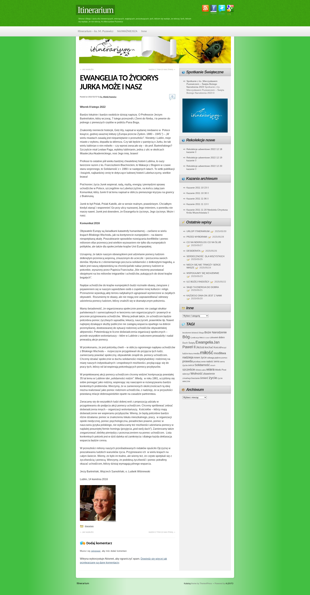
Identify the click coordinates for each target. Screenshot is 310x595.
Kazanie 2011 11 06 (196, 198)
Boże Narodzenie (215, 332)
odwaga (210, 357)
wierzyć (186, 373)
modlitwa (220, 353)
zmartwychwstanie (191, 378)
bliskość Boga (198, 333)
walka (203, 370)
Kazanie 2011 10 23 (196, 187)
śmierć (204, 378)
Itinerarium (95, 10)
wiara (210, 369)
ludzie (185, 353)
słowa (198, 370)
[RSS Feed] (205, 11)
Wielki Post (220, 369)
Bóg (186, 337)
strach (212, 365)
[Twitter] (221, 10)
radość (209, 361)
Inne (144, 31)
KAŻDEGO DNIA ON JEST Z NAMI (204, 295)
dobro (222, 337)
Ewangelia (204, 342)
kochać (209, 347)
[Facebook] (213, 11)
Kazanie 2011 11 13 (196, 204)
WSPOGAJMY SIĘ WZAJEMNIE (202, 273)
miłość (206, 352)
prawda (187, 361)
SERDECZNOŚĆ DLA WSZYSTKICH (205, 256)
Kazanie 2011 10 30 (196, 193)
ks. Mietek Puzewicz (108, 97)
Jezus (200, 347)
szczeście (188, 369)
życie (213, 378)
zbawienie (209, 373)
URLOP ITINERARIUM (198, 231)
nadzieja (187, 357)
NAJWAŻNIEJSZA (127, 31)
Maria (190, 354)
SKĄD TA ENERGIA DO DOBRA (202, 287)
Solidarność (202, 365)
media (196, 353)
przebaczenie (199, 361)
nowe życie (200, 357)
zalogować (96, 551)
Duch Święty (188, 343)
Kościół (217, 347)
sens (216, 361)
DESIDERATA (193, 251)
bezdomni (186, 333)
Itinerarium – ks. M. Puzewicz (95, 31)
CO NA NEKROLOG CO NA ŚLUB (203, 242)
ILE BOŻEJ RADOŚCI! (197, 281)
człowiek (214, 337)
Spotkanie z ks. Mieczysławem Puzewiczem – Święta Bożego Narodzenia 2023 (201, 84)
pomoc (224, 358)
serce (191, 365)
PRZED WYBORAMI (196, 236)
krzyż (224, 347)
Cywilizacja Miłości (197, 338)
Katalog (187, 583)
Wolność (197, 373)
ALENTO (229, 583)
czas (207, 338)
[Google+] (230, 11)
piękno (218, 357)
